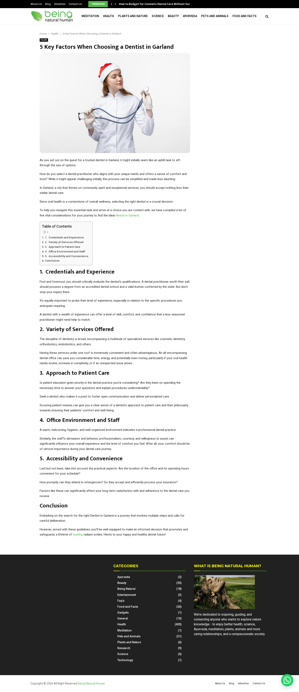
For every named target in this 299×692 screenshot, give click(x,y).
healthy (77, 534)
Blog (48, 3)
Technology (125, 660)
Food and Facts (244, 16)
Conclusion (52, 260)
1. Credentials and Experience (64, 237)
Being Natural (126, 588)
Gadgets (123, 612)
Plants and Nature (133, 16)
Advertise (59, 3)
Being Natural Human (91, 683)
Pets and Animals (214, 16)
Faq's (120, 600)
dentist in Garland (127, 215)
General (122, 618)
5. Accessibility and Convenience (66, 256)
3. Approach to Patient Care (62, 246)
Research (123, 648)
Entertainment (126, 594)
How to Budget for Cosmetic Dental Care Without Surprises (158, 4)
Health (108, 16)
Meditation (90, 16)
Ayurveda (190, 16)
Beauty (173, 16)
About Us (36, 3)
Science (158, 16)
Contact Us (75, 3)
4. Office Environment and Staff (65, 251)
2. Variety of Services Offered (64, 242)
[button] (287, 680)
